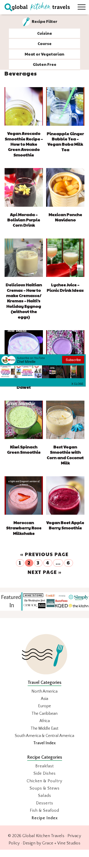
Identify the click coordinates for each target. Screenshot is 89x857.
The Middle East (44, 728)
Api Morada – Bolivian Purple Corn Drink (23, 220)
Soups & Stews (45, 788)
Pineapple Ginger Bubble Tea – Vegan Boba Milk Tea (65, 141)
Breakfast (44, 766)
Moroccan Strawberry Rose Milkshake (24, 528)
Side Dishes (45, 773)
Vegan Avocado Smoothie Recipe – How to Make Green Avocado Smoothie (24, 144)
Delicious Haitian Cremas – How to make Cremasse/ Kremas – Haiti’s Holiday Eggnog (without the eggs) (24, 300)
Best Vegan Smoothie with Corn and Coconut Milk (65, 455)
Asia (44, 698)
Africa (44, 721)
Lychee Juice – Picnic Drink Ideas (65, 287)
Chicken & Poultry (44, 781)
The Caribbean (44, 713)
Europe (44, 706)
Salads (44, 795)
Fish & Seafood (44, 810)
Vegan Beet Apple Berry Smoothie (65, 525)
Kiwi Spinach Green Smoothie (24, 449)
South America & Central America (44, 736)
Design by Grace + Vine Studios (51, 843)
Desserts (44, 803)
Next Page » (45, 572)
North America (44, 691)
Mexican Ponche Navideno (65, 217)
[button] (77, 383)
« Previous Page (44, 554)
